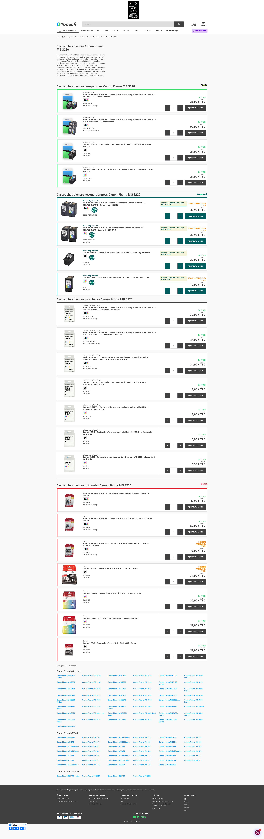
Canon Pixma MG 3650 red (93, 713)
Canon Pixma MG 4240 (66, 726)
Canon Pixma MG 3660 (91, 720)
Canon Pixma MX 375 (192, 737)
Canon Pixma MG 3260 (193, 695)
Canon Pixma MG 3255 (168, 695)
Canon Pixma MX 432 (90, 746)
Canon (186, 802)
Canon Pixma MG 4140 (117, 720)
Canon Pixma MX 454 (116, 751)
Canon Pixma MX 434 (116, 746)
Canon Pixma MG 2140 (117, 675)
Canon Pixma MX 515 (192, 756)
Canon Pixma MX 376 (65, 742)
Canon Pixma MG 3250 (142, 695)
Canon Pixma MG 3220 (66, 695)
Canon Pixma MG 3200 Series (193, 690)
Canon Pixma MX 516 (65, 760)
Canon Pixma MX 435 (141, 746)
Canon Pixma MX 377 (90, 742)
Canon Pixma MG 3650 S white (168, 714)
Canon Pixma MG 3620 (142, 706)
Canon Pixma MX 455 (141, 751)
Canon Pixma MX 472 (192, 751)
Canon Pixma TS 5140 (91, 776)
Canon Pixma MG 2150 (142, 675)
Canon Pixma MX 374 (167, 737)
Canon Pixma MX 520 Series (119, 760)
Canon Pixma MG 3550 (142, 700)
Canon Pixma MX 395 (192, 742)
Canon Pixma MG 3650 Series (193, 714)
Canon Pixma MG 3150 (117, 689)
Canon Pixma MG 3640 (168, 706)
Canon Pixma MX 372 (141, 737)
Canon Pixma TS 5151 (142, 776)
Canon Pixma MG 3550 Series (193, 701)
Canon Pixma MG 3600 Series (117, 707)
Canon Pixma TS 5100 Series (68, 776)
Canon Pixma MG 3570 (91, 706)
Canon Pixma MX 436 (167, 746)
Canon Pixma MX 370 (90, 737)
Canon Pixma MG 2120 (91, 675)
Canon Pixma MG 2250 (117, 682)
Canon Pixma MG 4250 (66, 737)
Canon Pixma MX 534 (116, 765)
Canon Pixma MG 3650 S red (144, 713)
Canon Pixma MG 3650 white (66, 721)
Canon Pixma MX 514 (167, 756)
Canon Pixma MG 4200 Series (168, 721)
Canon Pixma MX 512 (141, 756)
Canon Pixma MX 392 (141, 742)
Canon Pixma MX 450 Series (68, 751)
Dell (185, 811)
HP (185, 799)
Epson (186, 805)
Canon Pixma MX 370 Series (119, 737)
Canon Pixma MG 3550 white (66, 707)
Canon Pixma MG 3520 (91, 700)
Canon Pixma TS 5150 (116, 776)
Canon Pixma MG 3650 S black (117, 714)
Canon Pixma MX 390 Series (119, 742)
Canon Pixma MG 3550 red (169, 700)
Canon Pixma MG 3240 (117, 695)
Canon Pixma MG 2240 (91, 682)
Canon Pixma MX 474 (65, 756)
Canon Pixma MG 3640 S (194, 706)
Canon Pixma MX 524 (167, 760)
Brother (186, 808)
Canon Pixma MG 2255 (142, 682)
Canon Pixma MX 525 (192, 760)
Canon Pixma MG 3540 (117, 700)
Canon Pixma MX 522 (141, 760)
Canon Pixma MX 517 (90, 760)
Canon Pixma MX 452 (90, 751)
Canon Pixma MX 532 (90, 765)
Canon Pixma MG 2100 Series (66, 676)
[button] (194, 24)
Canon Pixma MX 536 (167, 765)
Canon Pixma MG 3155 (142, 689)
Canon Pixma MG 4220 (193, 720)
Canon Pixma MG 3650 (66, 713)
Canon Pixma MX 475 (90, 756)
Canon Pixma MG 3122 (66, 689)
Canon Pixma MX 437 (192, 746)
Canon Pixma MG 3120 (193, 682)
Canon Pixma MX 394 (167, 742)
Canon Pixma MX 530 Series (68, 765)
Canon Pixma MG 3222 (91, 695)
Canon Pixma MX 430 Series (68, 746)
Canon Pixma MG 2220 (66, 682)
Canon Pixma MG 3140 (91, 689)
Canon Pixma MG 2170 (168, 675)
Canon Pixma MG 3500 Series (66, 701)
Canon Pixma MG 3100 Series (168, 683)
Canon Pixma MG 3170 (168, 689)
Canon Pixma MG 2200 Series (193, 676)
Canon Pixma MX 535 (141, 765)
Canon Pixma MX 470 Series (170, 751)
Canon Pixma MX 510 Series (119, 756)
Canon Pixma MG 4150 (142, 720)
